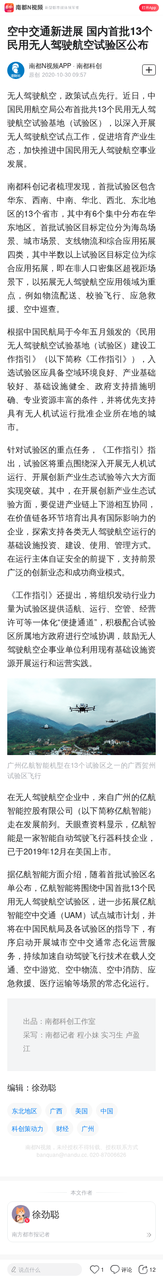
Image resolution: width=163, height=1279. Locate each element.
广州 (88, 1128)
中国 (107, 1110)
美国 (81, 1110)
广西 (56, 1110)
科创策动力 (27, 1128)
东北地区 (24, 1110)
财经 (62, 1128)
